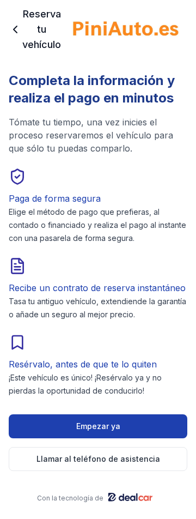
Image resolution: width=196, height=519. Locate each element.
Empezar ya (98, 426)
